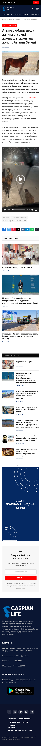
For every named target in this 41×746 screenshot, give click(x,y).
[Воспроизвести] (5, 210)
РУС (36, 2)
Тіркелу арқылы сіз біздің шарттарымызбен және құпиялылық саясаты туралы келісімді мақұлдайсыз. (21, 586)
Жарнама (11, 727)
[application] (20, 179)
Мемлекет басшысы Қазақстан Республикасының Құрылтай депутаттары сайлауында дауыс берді (20, 300)
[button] (20, 179)
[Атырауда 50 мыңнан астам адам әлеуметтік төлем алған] (8, 410)
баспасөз (32, 98)
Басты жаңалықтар (9, 25)
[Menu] (37, 8)
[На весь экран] (36, 210)
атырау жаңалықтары (19, 217)
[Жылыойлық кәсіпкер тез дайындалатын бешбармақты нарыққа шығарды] (8, 452)
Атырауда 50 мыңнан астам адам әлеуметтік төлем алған (27, 409)
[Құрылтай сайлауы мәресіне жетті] (20, 254)
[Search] (33, 8)
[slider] (18, 209)
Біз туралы (7, 14)
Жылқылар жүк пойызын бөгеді (14, 221)
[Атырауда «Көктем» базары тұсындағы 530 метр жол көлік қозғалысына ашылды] (20, 320)
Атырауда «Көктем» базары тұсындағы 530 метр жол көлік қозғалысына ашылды (20, 336)
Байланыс (12, 725)
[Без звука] (32, 210)
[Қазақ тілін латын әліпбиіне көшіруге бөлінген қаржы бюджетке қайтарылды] (8, 439)
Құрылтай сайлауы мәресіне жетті (18, 267)
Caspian (6, 217)
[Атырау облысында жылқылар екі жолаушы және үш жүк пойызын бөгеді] (20, 63)
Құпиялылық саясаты (19, 722)
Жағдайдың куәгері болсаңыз (20, 730)
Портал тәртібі (21, 14)
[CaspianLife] (16, 8)
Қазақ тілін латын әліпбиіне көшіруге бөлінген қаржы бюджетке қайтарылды (27, 438)
